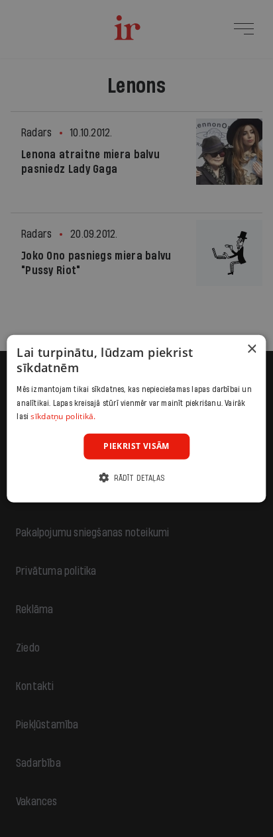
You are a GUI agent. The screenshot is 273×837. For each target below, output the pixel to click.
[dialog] (136, 419)
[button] (136, 477)
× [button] (251, 349)
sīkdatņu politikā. (62, 416)
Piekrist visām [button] (136, 446)
